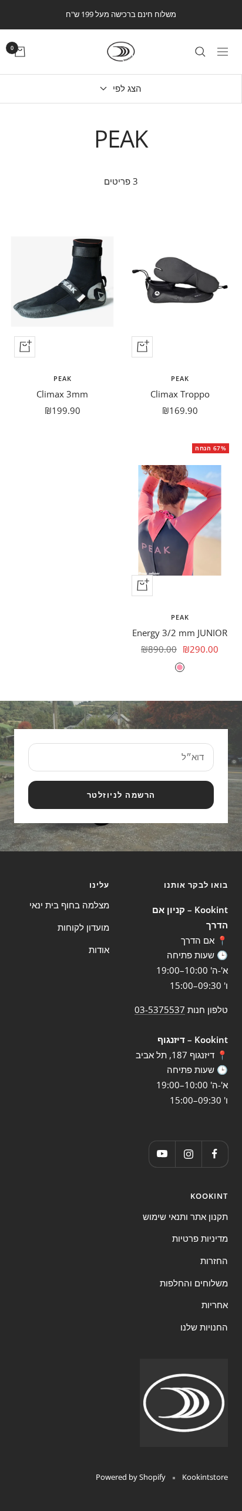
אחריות (214, 1305)
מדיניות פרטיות (200, 1238)
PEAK (180, 378)
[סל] (20, 51)
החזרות (214, 1260)
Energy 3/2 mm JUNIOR (179, 633)
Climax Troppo (180, 394)
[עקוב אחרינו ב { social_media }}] (214, 1154)
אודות (99, 949)
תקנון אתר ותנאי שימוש (185, 1216)
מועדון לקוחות (83, 927)
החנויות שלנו (204, 1327)
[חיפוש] (200, 51)
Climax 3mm (62, 394)
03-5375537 (160, 1009)
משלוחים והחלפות (194, 1283)
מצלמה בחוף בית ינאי (69, 905)
